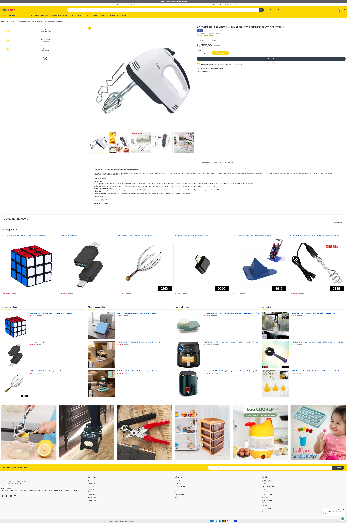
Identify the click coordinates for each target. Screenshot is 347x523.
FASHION (264, 503)
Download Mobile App (277, 10)
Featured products (9, 307)
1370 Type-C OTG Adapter (69, 235)
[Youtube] (15, 495)
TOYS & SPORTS (267, 508)
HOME (263, 489)
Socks (90, 492)
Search (90, 481)
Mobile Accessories (96, 307)
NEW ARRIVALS (266, 492)
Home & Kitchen (182, 307)
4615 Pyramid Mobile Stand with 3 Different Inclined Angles (252, 235)
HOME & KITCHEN (267, 494)
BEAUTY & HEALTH (267, 500)
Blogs (176, 497)
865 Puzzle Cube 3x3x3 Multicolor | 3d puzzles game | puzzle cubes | (25, 235)
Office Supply (92, 494)
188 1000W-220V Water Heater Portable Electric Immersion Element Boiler (314, 235)
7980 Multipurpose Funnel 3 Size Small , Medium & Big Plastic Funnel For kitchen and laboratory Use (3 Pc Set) (318, 371)
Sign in (229, 4)
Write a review (338, 222)
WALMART (265, 483)
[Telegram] (10, 495)
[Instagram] (6, 496)
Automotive (91, 483)
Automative (266, 307)
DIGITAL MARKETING (268, 486)
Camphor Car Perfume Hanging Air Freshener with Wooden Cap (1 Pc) (313, 313)
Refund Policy (179, 492)
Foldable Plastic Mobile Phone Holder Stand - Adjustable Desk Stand (139, 342)
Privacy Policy (179, 489)
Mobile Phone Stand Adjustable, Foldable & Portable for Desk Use (138, 313)
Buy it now (271, 58)
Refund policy (92, 500)
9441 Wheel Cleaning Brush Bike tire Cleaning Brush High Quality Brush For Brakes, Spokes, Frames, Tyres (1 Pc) (317, 342)
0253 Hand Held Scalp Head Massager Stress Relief (135, 235)
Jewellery (91, 489)
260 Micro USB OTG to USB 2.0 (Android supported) (191, 235)
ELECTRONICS (266, 497)
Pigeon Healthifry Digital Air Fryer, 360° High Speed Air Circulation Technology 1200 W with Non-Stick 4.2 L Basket (231, 371)
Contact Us (178, 483)
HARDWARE (265, 505)
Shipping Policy (179, 494)
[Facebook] (2, 496)
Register (235, 4)
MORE (263, 511)
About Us (177, 481)
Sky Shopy (118, 521)
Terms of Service (93, 497)
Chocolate (91, 486)
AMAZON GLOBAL (267, 481)
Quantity (199, 50)
